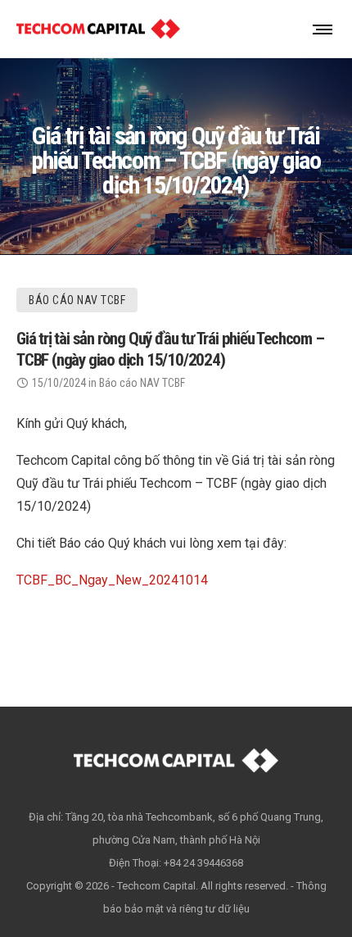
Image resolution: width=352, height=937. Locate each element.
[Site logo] (98, 28)
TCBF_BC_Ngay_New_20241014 (112, 580)
